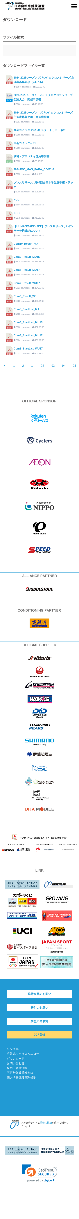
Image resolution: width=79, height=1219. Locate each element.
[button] (39, 1173)
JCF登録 (39, 1034)
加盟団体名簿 (39, 1021)
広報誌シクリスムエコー (23, 1053)
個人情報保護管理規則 (21, 1077)
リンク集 (13, 1049)
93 (53, 365)
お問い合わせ (15, 1063)
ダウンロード (15, 1058)
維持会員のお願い (39, 993)
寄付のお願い (39, 1007)
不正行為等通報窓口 (20, 1072)
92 (42, 365)
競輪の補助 (46, 1122)
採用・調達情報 (17, 1068)
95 (74, 365)
